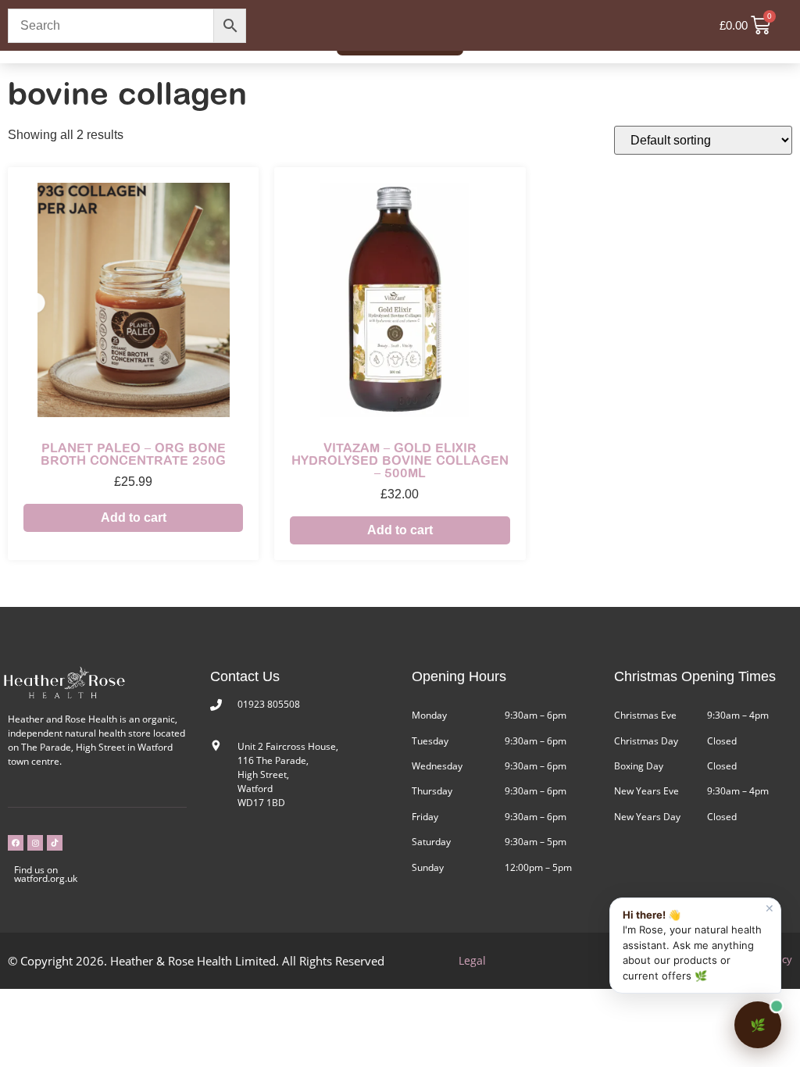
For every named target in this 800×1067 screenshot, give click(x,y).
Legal (472, 960)
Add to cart (133, 517)
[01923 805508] (216, 705)
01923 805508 (269, 704)
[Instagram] (35, 843)
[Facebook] (15, 843)
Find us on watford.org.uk (45, 874)
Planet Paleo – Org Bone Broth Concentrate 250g (133, 454)
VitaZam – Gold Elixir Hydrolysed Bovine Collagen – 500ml (400, 460)
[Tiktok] (54, 843)
